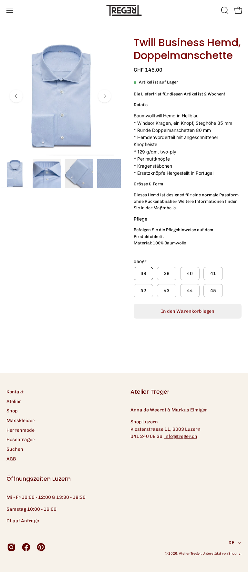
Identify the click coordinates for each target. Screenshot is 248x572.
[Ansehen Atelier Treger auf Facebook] (26, 547)
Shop (11, 411)
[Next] (104, 96)
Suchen (14, 449)
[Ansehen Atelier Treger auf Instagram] (11, 547)
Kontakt (15, 392)
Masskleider (20, 420)
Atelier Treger (190, 553)
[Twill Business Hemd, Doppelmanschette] (14, 173)
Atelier (13, 401)
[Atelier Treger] (124, 10)
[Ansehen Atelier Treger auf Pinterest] (41, 547)
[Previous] (16, 96)
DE (231, 542)
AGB (11, 459)
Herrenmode (20, 430)
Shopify (234, 553)
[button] (224, 10)
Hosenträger (20, 439)
